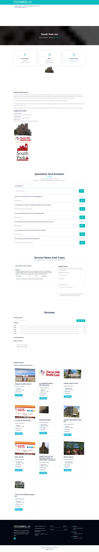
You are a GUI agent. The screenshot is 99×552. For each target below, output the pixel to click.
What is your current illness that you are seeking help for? (29, 196)
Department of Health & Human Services (41, 534)
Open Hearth (19, 457)
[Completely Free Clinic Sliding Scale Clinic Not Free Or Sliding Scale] (70, 281)
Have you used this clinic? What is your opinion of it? (27, 238)
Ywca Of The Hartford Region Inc (25, 495)
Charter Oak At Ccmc (71, 383)
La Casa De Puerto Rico (23, 420)
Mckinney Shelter (45, 420)
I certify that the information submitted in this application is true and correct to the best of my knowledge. (71, 295)
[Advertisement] (49, 17)
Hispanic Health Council (23, 384)
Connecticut (45, 37)
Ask (81, 190)
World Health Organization (40, 528)
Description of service (62, 284)
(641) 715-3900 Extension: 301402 (78, 529)
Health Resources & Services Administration (40, 531)
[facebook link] (15, 538)
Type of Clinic (61, 278)
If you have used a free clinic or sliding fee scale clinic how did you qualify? (33, 205)
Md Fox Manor (68, 457)
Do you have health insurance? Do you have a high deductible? (29, 213)
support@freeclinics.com (22, 7)
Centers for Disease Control (40, 526)
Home (40, 37)
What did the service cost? (63, 272)
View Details (18, 395)
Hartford (51, 37)
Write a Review (81, 320)
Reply (82, 200)
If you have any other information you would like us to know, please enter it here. (34, 221)
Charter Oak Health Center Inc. (73, 420)
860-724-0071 (49, 60)
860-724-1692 (49, 62)
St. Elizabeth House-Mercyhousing (46, 384)
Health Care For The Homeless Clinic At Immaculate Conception (47, 458)
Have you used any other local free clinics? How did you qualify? (30, 230)
